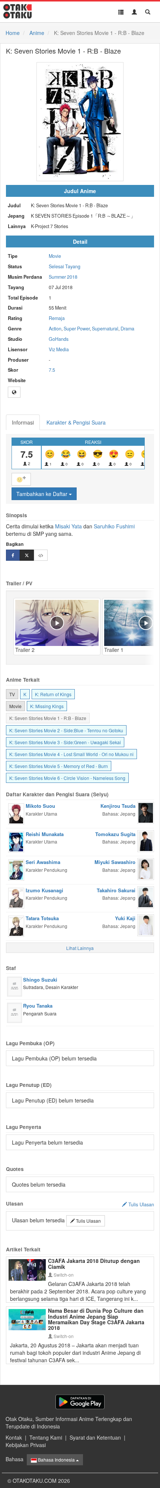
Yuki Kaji (125, 918)
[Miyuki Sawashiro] (145, 868)
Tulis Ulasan (88, 1220)
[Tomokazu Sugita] (145, 840)
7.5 (52, 370)
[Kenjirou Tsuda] (145, 812)
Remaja (57, 318)
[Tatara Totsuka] (16, 925)
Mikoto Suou (40, 805)
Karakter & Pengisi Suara (76, 422)
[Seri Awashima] (16, 869)
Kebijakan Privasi (26, 1445)
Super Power (77, 328)
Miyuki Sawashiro (115, 861)
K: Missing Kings (47, 706)
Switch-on (63, 1274)
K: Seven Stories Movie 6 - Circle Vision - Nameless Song (67, 778)
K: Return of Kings (53, 694)
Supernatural (105, 328)
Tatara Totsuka (42, 918)
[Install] (80, 1401)
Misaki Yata (68, 526)
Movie (55, 256)
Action (55, 328)
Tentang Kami (45, 1437)
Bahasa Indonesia (56, 1459)
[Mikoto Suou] (16, 813)
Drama (127, 328)
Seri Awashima (43, 861)
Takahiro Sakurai (116, 890)
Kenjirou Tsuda (117, 805)
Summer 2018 (63, 276)
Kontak (14, 1437)
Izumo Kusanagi (44, 890)
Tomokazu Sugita (115, 834)
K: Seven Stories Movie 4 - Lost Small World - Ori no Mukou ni (71, 754)
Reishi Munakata (45, 834)
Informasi (23, 422)
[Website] (14, 392)
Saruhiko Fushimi (114, 526)
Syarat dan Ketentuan (95, 1437)
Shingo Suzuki (40, 979)
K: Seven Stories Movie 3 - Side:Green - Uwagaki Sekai (65, 742)
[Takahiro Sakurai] (145, 896)
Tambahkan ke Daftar (42, 493)
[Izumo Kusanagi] (16, 897)
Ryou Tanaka (37, 1005)
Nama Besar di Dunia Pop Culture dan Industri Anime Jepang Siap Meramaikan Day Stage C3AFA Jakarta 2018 (96, 1319)
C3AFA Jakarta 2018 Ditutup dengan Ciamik (94, 1263)
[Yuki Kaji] (145, 924)
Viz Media (59, 349)
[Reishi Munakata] (16, 841)
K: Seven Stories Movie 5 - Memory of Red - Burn (58, 766)
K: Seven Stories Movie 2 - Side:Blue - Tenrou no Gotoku (66, 730)
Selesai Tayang (64, 266)
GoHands (58, 339)
